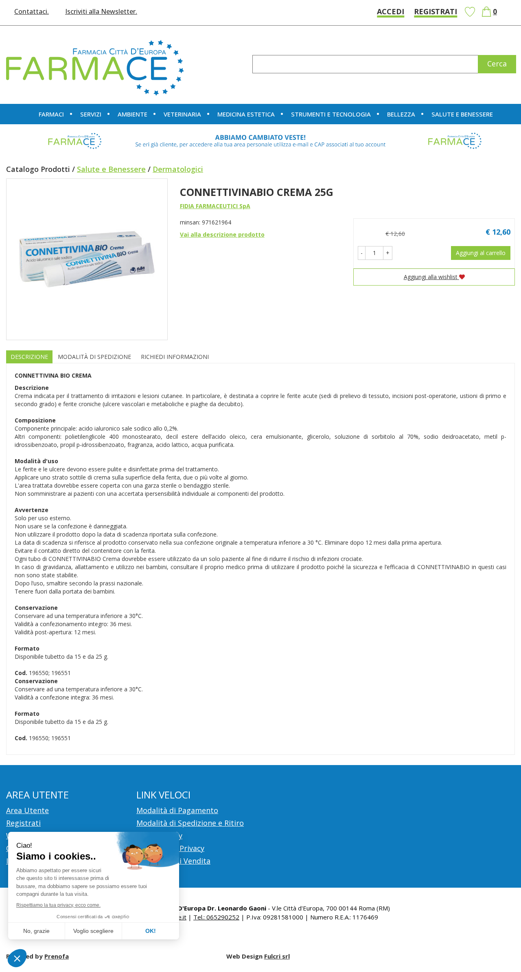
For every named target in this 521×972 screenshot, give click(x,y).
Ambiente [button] (132, 114)
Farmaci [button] (51, 114)
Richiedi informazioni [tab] (175, 357)
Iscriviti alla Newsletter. (101, 11)
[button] (362, 253)
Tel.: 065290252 (216, 917)
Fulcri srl (277, 956)
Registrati (435, 11)
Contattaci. (31, 11)
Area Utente (27, 810)
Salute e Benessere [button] (462, 114)
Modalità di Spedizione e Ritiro (190, 823)
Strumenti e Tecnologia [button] (331, 114)
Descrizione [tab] (29, 357)
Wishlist (469, 12)
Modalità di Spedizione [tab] (94, 357)
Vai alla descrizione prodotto (222, 234)
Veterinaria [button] (182, 114)
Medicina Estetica (246, 114)
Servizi (90, 114)
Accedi (390, 11)
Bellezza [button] (401, 114)
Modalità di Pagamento (177, 810)
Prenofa (56, 956)
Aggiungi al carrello (481, 253)
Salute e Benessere (111, 169)
